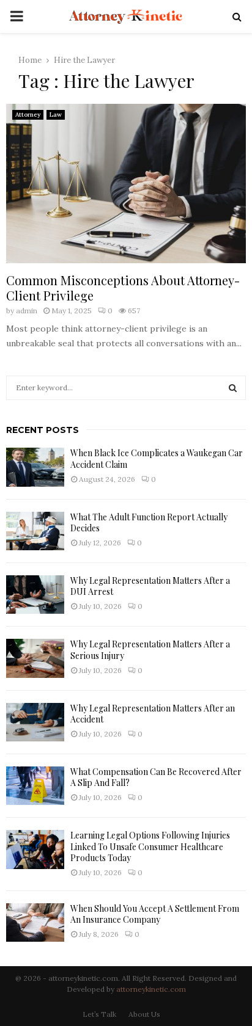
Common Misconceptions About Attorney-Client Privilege (123, 288)
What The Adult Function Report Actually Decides (149, 522)
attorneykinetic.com (151, 989)
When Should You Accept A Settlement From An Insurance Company (154, 914)
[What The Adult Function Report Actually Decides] (35, 531)
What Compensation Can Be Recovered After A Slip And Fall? (156, 777)
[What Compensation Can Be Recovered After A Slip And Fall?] (35, 785)
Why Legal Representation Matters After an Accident (152, 713)
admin (26, 310)
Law (56, 114)
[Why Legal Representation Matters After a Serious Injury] (35, 658)
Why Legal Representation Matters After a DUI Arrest (150, 586)
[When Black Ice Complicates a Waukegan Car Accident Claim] (35, 467)
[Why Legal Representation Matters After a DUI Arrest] (35, 594)
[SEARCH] (233, 388)
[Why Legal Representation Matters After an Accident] (35, 722)
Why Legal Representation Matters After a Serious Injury (150, 649)
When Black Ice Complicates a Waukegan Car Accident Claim (156, 458)
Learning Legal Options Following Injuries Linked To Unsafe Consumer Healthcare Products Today (150, 846)
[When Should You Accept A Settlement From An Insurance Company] (35, 922)
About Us (144, 1014)
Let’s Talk (99, 1014)
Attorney (27, 114)
